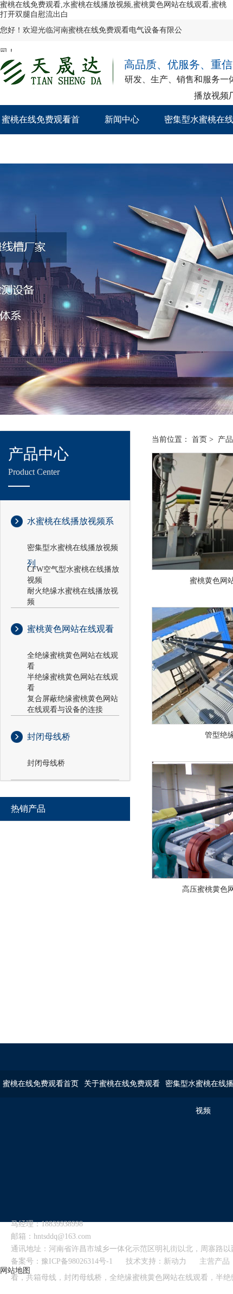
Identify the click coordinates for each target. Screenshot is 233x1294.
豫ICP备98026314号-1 (77, 1261)
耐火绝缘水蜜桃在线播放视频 (72, 592)
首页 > (202, 439)
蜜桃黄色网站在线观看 (70, 628)
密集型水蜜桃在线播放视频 (72, 548)
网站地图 (15, 1270)
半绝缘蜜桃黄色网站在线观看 (72, 678)
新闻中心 (122, 119)
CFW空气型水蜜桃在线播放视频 (73, 570)
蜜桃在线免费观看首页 (41, 134)
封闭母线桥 (48, 736)
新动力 (175, 1261)
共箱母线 (41, 1277)
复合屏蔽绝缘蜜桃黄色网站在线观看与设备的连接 (72, 699)
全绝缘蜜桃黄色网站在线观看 (72, 656)
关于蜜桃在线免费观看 (122, 1084)
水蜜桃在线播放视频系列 (70, 530)
